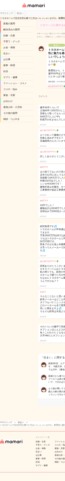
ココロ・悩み (10, 89)
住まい (6, 53)
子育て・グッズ (11, 41)
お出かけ (8, 101)
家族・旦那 (9, 95)
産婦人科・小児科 (12, 107)
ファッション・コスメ (15, 83)
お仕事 (6, 59)
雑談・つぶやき (11, 119)
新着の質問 (9, 23)
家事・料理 (9, 65)
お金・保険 (9, 47)
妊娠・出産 (9, 35)
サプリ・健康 (10, 77)
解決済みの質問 (11, 29)
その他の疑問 (10, 113)
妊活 (5, 71)
